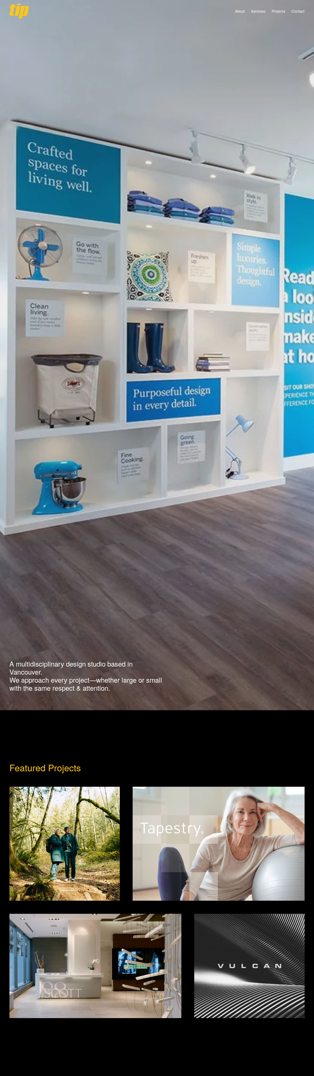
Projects (278, 11)
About (240, 11)
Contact (298, 11)
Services (258, 11)
